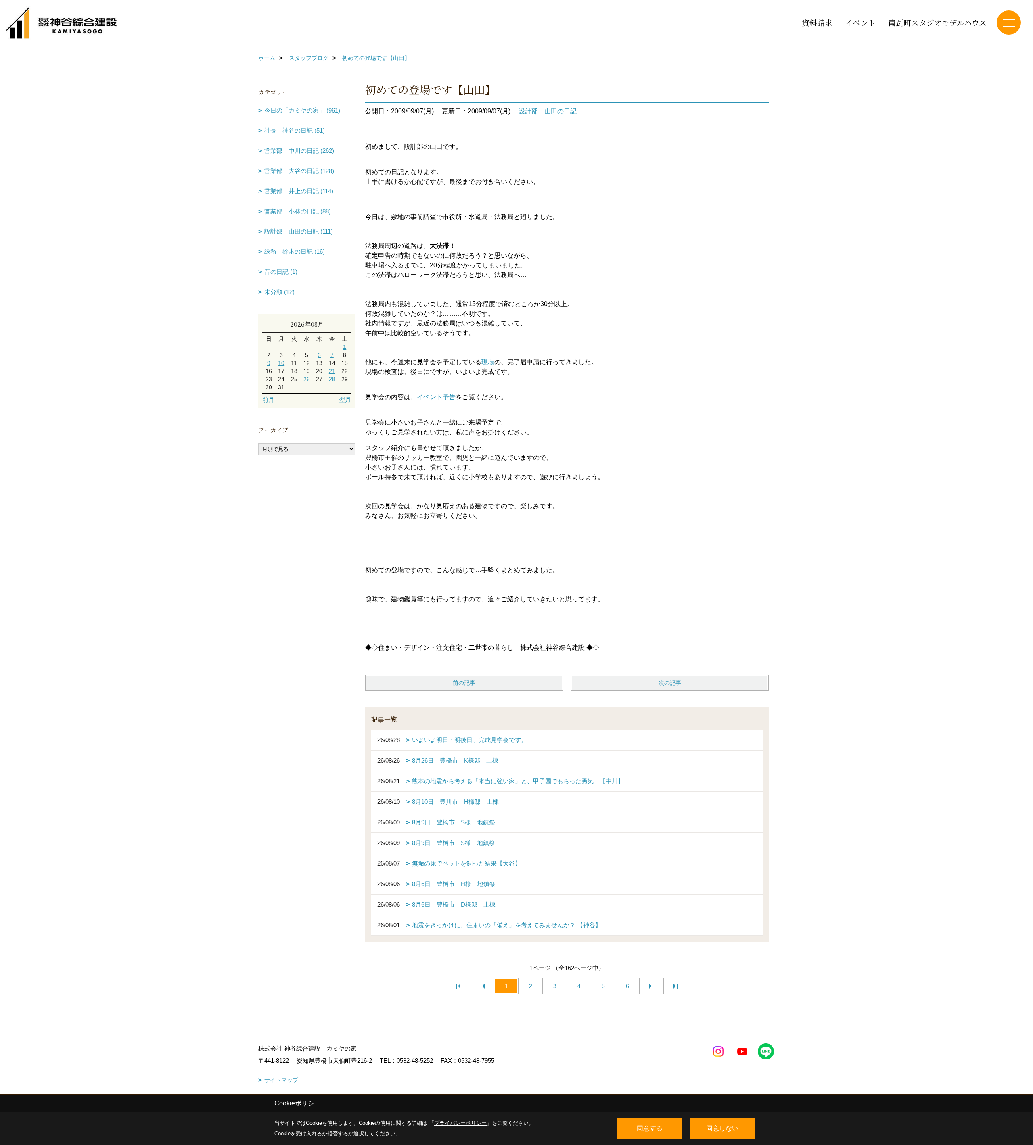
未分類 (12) (279, 291)
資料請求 (817, 22)
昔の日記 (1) (280, 271)
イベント (860, 22)
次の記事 (670, 683)
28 (332, 379)
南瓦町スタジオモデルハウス (937, 22)
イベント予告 (436, 397)
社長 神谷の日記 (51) (294, 130)
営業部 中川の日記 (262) (299, 150)
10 (281, 363)
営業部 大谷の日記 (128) (299, 170)
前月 (268, 399)
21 (332, 371)
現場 (487, 362)
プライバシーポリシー (460, 1123)
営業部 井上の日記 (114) (298, 191)
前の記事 (464, 683)
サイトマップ (281, 1080)
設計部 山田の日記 (548, 111)
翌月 (345, 399)
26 (306, 379)
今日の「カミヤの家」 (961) (302, 110)
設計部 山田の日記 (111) (298, 231)
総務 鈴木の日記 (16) (294, 251)
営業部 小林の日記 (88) (297, 211)
